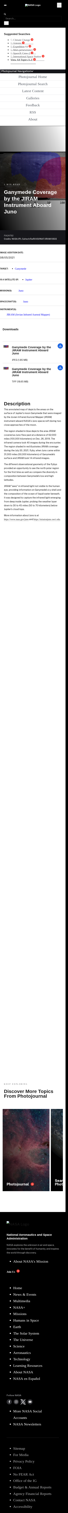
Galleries (32, 98)
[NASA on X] (23, 1401)
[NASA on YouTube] (30, 1401)
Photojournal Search (33, 84)
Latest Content (33, 91)
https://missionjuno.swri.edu (47, 519)
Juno (20, 290)
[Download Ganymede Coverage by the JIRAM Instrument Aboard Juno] (60, 347)
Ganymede (20, 268)
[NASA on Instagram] (16, 1401)
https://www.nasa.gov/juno (16, 519)
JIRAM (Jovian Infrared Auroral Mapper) (28, 314)
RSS (33, 112)
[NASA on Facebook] (9, 1401)
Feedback (33, 105)
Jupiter (28, 279)
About (32, 119)
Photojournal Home (32, 77)
